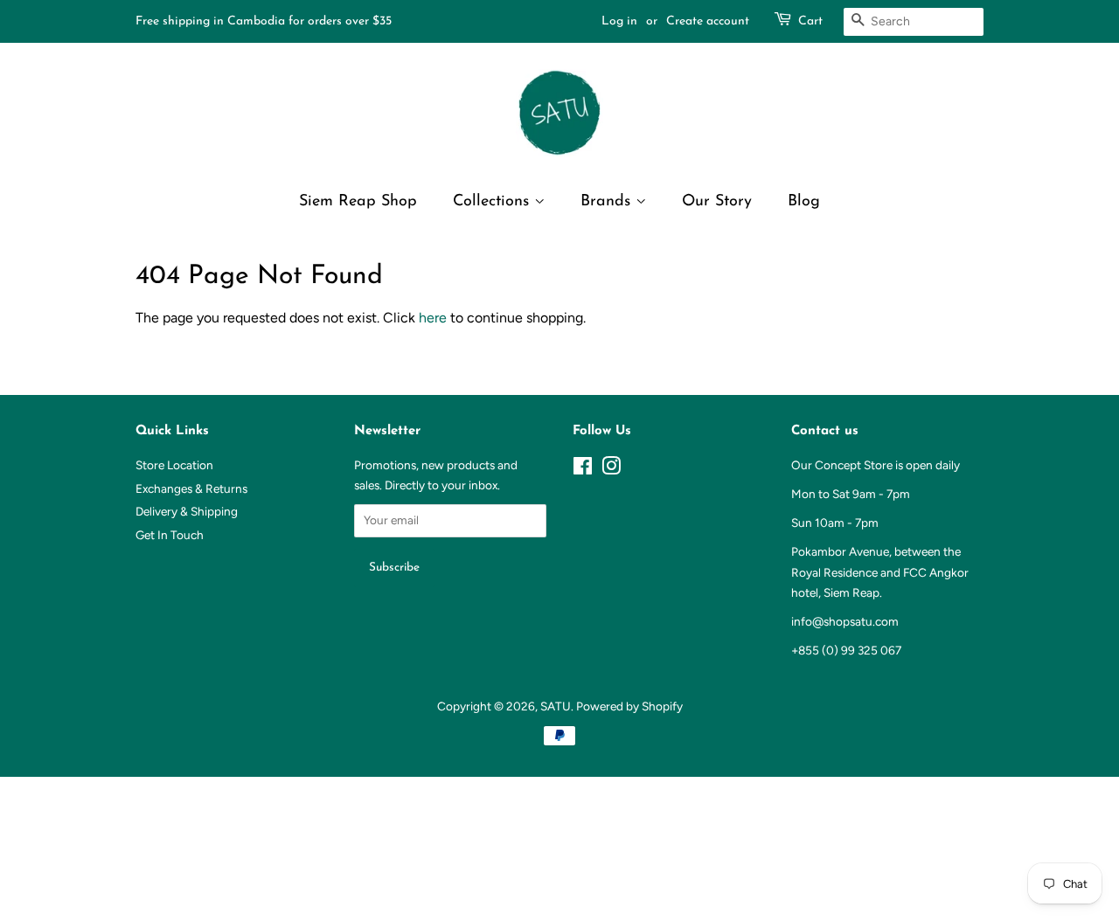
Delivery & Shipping (187, 511)
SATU (555, 706)
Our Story (717, 202)
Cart (810, 21)
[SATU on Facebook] (583, 469)
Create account (707, 21)
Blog (804, 202)
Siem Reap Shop (358, 202)
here (433, 317)
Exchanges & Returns (191, 488)
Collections (493, 202)
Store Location (174, 465)
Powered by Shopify (629, 706)
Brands (608, 202)
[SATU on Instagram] (611, 469)
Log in (619, 21)
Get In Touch (170, 535)
